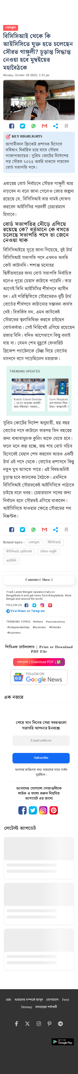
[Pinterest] (50, 605)
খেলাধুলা (10, 27)
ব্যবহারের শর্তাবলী (46, 1007)
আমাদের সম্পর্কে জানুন (29, 999)
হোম (8, 999)
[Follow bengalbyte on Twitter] (33, 810)
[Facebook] (26, 605)
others (39, 621)
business (40, 627)
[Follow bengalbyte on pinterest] (54, 810)
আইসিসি (11, 561)
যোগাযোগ (52, 999)
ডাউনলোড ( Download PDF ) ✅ (39, 662)
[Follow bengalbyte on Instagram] (43, 810)
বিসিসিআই (54, 542)
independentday (19, 627)
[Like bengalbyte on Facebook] (22, 810)
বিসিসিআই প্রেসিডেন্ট (19, 551)
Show (46, 579)
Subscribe (41, 757)
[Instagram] (42, 605)
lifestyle (56, 627)
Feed (65, 999)
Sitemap (26, 1007)
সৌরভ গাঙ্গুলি (48, 551)
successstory (56, 621)
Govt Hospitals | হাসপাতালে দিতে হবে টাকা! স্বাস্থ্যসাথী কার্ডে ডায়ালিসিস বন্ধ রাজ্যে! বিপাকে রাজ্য (62, 407)
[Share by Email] (44, 126)
